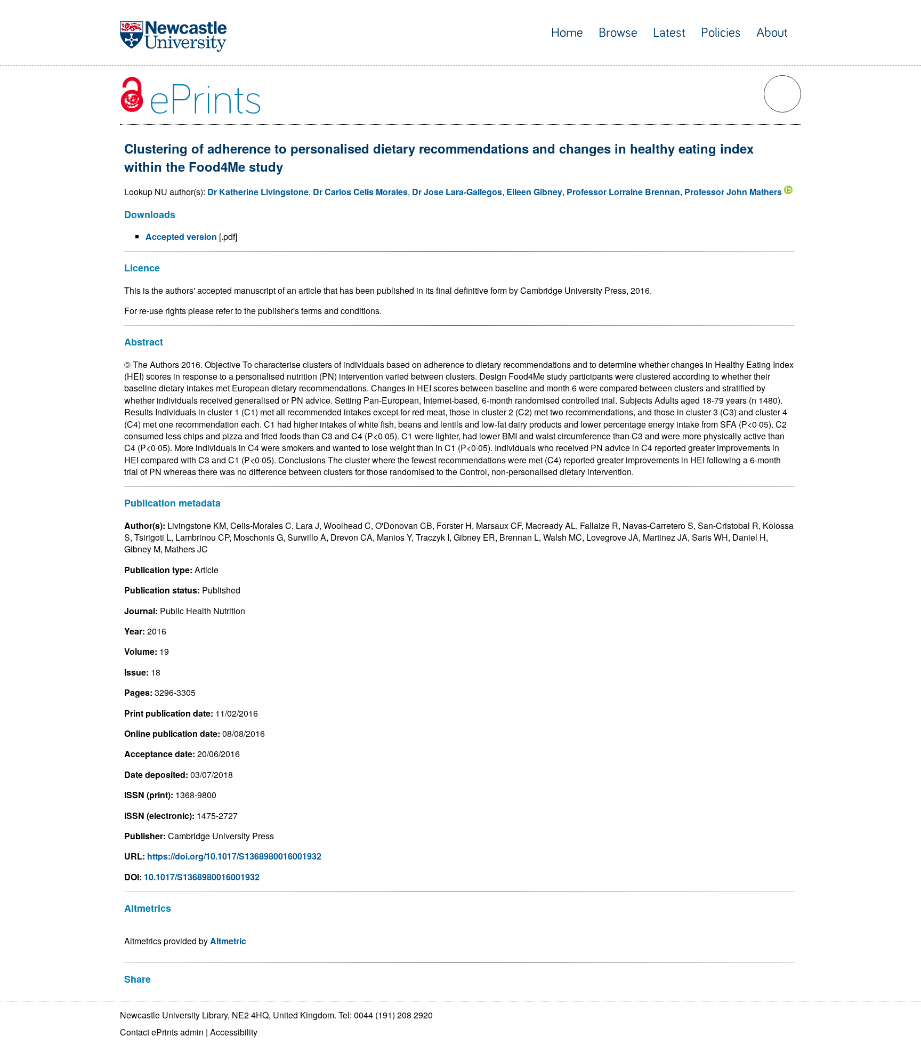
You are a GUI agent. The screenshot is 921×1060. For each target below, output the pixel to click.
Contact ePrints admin (162, 1032)
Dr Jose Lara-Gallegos (457, 192)
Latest (669, 32)
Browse (618, 32)
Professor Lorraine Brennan (623, 192)
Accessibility (233, 1032)
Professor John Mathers (733, 192)
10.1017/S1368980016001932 (202, 877)
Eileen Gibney (534, 192)
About (772, 32)
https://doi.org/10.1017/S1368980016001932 (234, 856)
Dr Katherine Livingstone (258, 192)
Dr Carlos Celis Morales (360, 192)
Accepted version (181, 236)
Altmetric (228, 941)
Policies (721, 32)
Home (567, 32)
